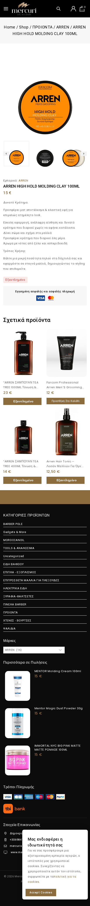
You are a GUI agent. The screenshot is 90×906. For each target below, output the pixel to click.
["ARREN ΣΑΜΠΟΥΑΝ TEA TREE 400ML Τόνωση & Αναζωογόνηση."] (23, 432)
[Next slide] (84, 154)
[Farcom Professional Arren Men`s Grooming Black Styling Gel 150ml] (67, 353)
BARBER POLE (13, 524)
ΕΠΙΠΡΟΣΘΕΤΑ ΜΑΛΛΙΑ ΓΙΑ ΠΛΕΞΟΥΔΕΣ (31, 580)
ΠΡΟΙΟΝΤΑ (10, 612)
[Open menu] (6, 8)
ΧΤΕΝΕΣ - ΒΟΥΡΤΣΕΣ (17, 620)
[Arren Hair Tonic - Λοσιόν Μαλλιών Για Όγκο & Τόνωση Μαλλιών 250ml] (67, 432)
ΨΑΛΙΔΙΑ (9, 628)
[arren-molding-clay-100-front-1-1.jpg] (45, 92)
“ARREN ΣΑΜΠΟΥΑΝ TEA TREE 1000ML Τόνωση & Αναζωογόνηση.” (20, 387)
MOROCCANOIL (14, 540)
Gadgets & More (14, 532)
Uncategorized (13, 556)
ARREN (23, 180)
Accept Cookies (40, 892)
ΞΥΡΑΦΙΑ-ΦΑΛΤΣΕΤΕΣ (18, 596)
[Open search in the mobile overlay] (58, 8)
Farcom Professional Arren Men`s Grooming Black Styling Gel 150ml (64, 387)
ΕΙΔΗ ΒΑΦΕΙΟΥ (13, 564)
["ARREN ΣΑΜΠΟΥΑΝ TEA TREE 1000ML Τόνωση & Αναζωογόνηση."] (23, 353)
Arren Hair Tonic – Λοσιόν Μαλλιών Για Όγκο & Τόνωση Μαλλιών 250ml (65, 466)
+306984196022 (21, 839)
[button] (16, 153)
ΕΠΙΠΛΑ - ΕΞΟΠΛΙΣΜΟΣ (19, 572)
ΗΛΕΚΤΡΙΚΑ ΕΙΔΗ (15, 588)
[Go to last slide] (6, 154)
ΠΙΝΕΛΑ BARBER (14, 604)
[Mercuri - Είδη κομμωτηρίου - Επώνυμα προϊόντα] (24, 8)
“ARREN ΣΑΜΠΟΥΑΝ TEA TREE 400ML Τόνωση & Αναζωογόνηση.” (20, 466)
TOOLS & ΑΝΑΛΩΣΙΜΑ (19, 548)
